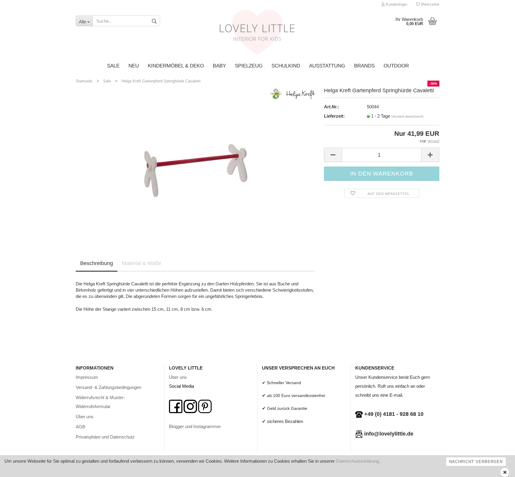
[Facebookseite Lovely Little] (175, 406)
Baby (219, 66)
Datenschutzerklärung (357, 461)
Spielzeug (249, 66)
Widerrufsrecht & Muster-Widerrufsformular (100, 402)
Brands (364, 66)
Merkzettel (429, 4)
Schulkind (286, 66)
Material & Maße (141, 263)
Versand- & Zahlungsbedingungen (108, 387)
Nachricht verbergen (476, 461)
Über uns (85, 416)
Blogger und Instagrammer (195, 426)
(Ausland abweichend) (407, 116)
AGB (80, 426)
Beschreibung (96, 263)
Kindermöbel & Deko (176, 66)
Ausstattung (327, 66)
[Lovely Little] (257, 34)
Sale (113, 66)
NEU (133, 66)
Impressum (87, 377)
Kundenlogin (396, 4)
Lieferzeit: (334, 116)
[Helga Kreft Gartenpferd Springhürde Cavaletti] (195, 162)
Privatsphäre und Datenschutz (105, 436)
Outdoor (396, 66)
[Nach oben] (499, 468)
